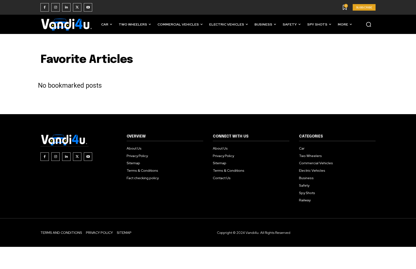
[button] (369, 24)
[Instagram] (55, 7)
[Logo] (66, 24)
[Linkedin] (66, 7)
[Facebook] (44, 7)
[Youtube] (88, 7)
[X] (77, 7)
